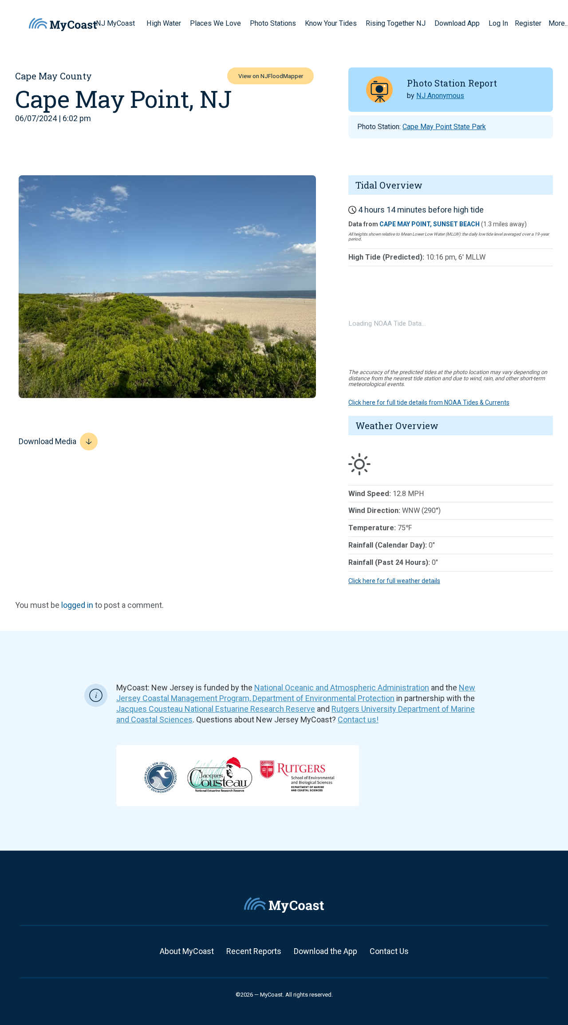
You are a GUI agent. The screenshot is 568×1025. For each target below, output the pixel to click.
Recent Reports (253, 951)
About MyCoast (187, 951)
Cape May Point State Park (444, 126)
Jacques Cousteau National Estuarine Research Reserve (215, 709)
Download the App (325, 951)
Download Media (47, 441)
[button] (138, 23)
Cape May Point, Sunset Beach (429, 224)
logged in (77, 605)
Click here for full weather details (394, 580)
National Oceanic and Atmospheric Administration (341, 687)
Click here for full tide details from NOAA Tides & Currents (428, 402)
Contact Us (389, 951)
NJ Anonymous (440, 95)
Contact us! (358, 719)
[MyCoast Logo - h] (63, 24)
